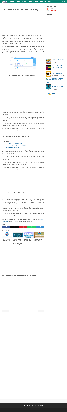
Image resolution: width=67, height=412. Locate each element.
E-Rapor (24, 1)
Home (25, 405)
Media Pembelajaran (33, 1)
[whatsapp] (31, 227)
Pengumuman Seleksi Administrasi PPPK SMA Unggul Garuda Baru (20, 145)
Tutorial (50, 1)
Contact (32, 405)
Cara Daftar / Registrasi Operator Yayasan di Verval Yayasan (57, 86)
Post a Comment (19, 13)
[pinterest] (23, 227)
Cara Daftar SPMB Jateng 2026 (12, 147)
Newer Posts (5, 310)
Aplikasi (12, 1)
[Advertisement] (23, 24)
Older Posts (41, 310)
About (28, 405)
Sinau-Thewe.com (35, 410)
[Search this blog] (64, 2)
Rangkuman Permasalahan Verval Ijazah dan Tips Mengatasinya (57, 80)
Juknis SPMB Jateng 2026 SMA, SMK (14, 143)
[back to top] (64, 409)
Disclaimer (37, 405)
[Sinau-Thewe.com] (4, 1)
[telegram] (40, 227)
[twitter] (14, 227)
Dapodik (18, 1)
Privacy (41, 405)
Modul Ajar (43, 1)
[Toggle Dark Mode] (62, 2)
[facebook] (6, 227)
